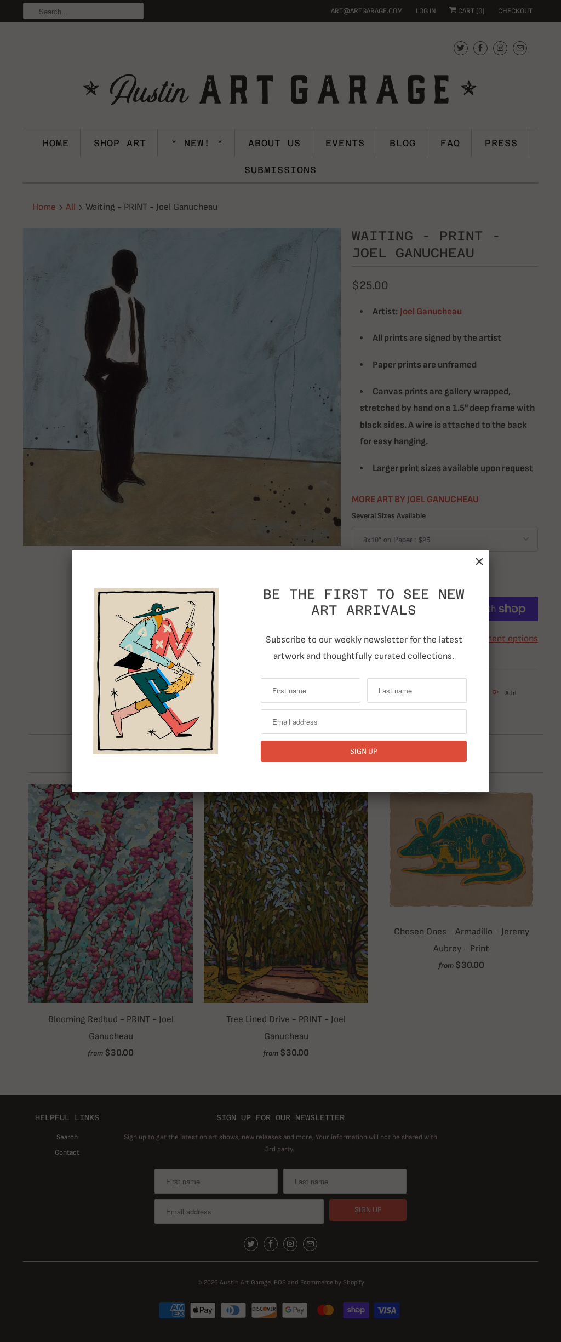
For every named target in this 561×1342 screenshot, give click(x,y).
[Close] (479, 561)
